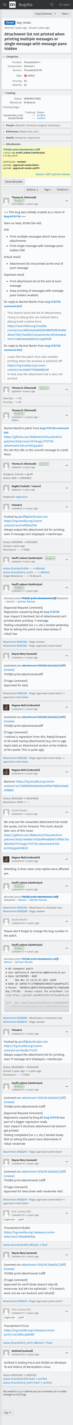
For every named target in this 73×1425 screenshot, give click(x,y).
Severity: (17, 84)
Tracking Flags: (11, 107)
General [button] (29, 66)
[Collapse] (67, 201)
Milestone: (16, 102)
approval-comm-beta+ (26, 165)
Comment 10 (18, 923)
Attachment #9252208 (15, 911)
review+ (21, 161)
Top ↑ (7, 1412)
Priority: (17, 81)
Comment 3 (18, 591)
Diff (48, 174)
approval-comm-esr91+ (26, 168)
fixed (44, 1244)
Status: (18, 98)
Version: (17, 70)
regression (21, 496)
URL (35, 131)
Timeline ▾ (63, 189)
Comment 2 (18, 508)
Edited (15, 420)
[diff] (62, 665)
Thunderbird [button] (32, 62)
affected (40, 568)
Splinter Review (61, 174)
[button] (64, 5)
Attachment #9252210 (15, 1021)
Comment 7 (17, 814)
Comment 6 (18, 773)
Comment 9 (18, 889)
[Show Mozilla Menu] (12, 5)
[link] (36, 988)
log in (20, 1391)
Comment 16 (18, 1256)
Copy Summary (43, 13)
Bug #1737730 (12, 216)
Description (18, 204)
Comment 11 (18, 951)
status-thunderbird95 (15, 568)
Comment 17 (18, 1313)
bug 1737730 (51, 612)
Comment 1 (17, 417)
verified (41, 115)
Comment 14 (18, 1163)
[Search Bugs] (52, 5)
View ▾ (65, 13)
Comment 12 (18, 1033)
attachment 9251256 (34, 665)
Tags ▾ (47, 189)
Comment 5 (18, 709)
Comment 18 (18, 1354)
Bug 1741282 (24, 22)
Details (40, 174)
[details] (53, 665)
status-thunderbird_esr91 (18, 572)
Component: (15, 66)
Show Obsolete (14, 181)
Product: (17, 62)
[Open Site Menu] (5, 5)
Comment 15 (18, 1215)
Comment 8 (18, 861)
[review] (9, 670)
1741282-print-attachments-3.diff (21, 149)
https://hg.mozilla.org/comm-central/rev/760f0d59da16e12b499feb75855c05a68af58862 (36, 786)
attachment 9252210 (34, 1098)
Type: (19, 75)
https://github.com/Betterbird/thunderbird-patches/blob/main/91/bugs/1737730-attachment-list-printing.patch (33, 441)
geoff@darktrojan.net (32, 516)
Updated (16, 391)
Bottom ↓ (33, 189)
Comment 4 (18, 657)
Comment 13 (18, 1089)
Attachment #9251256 (15, 641)
